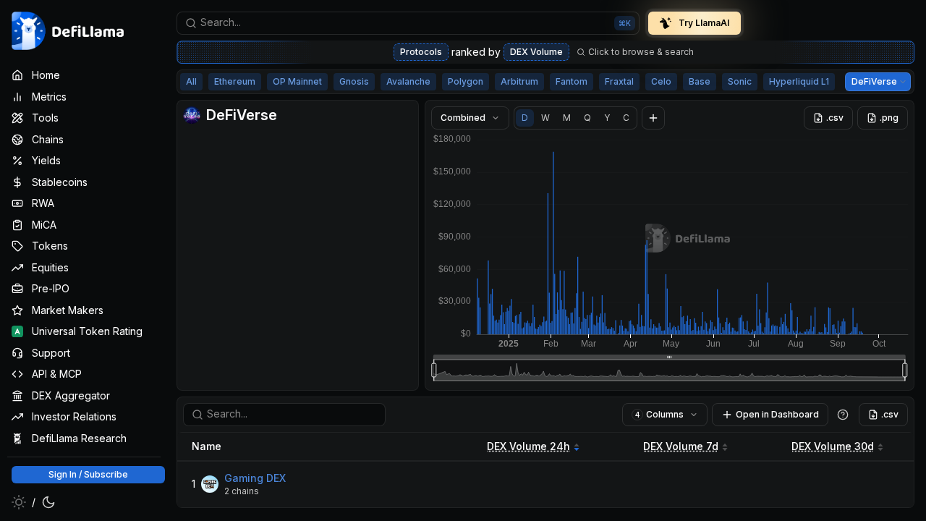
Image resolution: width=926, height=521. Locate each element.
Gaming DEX (255, 478)
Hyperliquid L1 (799, 81)
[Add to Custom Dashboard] (653, 118)
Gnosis (354, 81)
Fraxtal (619, 81)
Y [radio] (607, 117)
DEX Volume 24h (528, 446)
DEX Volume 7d (680, 446)
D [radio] (525, 117)
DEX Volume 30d (832, 446)
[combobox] (408, 23)
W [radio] (545, 117)
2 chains (241, 491)
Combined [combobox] (463, 117)
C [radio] (626, 117)
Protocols (421, 51)
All (191, 81)
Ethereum (234, 81)
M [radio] (567, 117)
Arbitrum (519, 81)
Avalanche (408, 81)
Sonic (740, 81)
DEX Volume (536, 51)
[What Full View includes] (842, 414)
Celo (661, 81)
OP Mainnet (297, 81)
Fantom (571, 81)
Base (699, 81)
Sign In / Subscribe (88, 474)
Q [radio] (587, 117)
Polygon (465, 81)
